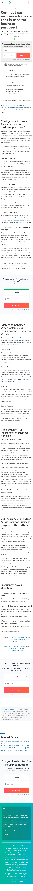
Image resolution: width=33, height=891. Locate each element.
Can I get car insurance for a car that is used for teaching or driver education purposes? (14, 648)
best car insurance (15, 340)
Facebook (11, 830)
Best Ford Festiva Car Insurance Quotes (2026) (14, 745)
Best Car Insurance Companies (11, 8)
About (5, 837)
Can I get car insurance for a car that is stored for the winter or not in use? (20, 639)
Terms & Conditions (17, 850)
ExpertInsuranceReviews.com (12, 847)
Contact (10, 837)
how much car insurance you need (15, 107)
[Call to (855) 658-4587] (30, 2)
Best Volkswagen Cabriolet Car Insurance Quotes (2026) (15, 742)
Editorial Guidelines (7, 709)
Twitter (14, 830)
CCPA (24, 850)
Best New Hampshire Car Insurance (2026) (13, 750)
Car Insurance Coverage (26, 8)
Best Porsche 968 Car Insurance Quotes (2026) (14, 748)
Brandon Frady (19, 64)
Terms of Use (27, 59)
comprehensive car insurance (19, 220)
